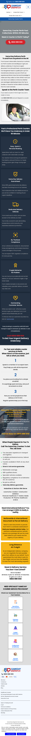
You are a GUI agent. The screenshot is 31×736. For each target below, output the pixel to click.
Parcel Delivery (15, 659)
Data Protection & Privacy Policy (8, 709)
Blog (2, 688)
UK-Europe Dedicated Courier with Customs (11, 694)
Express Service (15, 620)
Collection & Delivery (15, 646)
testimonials (10, 319)
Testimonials (4, 684)
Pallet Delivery (15, 633)
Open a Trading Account (7, 703)
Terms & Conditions (5, 707)
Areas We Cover (18, 12)
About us (3, 680)
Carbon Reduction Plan (6, 711)
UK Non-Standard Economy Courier (9, 696)
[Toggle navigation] (28, 7)
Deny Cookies (21, 734)
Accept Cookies (11, 734)
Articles (3, 686)
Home (8, 12)
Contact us (3, 682)
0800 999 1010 (16, 42)
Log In (2, 705)
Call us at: (16, 2)
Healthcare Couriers (6, 692)
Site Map (3, 713)
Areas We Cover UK (14, 16)
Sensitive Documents (15, 607)
